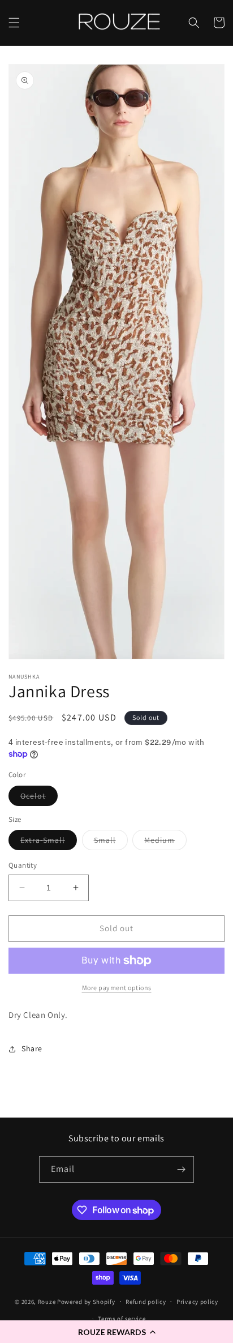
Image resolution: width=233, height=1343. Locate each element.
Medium (165, 842)
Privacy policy (197, 1302)
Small (111, 842)
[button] (116, 1331)
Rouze (47, 1301)
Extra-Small (48, 842)
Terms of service (121, 1319)
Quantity (22, 865)
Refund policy (146, 1302)
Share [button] (31, 1048)
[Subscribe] (181, 1169)
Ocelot (39, 798)
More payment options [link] (117, 987)
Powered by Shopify (86, 1301)
